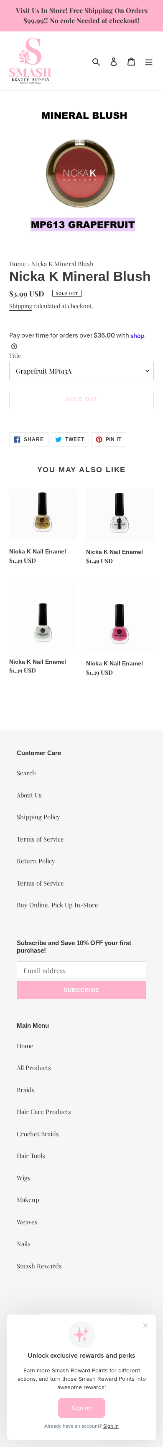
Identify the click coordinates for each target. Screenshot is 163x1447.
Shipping (20, 306)
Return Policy (36, 861)
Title (15, 355)
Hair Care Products (44, 1111)
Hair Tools (31, 1155)
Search (26, 773)
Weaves (27, 1222)
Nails (24, 1243)
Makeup (28, 1199)
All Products (34, 1067)
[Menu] (149, 61)
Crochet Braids (38, 1134)
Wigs (24, 1178)
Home (17, 264)
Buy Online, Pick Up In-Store (57, 905)
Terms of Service (40, 839)
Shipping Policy (38, 817)
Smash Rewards (39, 1266)
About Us (29, 795)
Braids (26, 1090)
